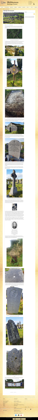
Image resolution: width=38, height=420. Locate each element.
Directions (31, 3)
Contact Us (31, 1)
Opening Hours (31, 2)
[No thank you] (37, 418)
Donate (30, 4)
